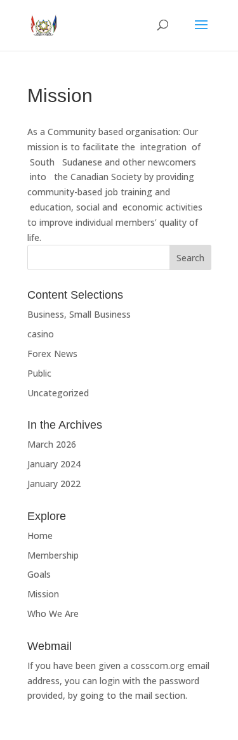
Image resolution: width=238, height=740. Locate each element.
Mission (43, 594)
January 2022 (54, 483)
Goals (39, 574)
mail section (160, 695)
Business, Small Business (79, 314)
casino (40, 334)
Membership (53, 555)
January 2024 (54, 464)
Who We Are (53, 613)
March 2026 (51, 444)
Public (39, 373)
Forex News (52, 353)
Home (40, 535)
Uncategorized (58, 393)
